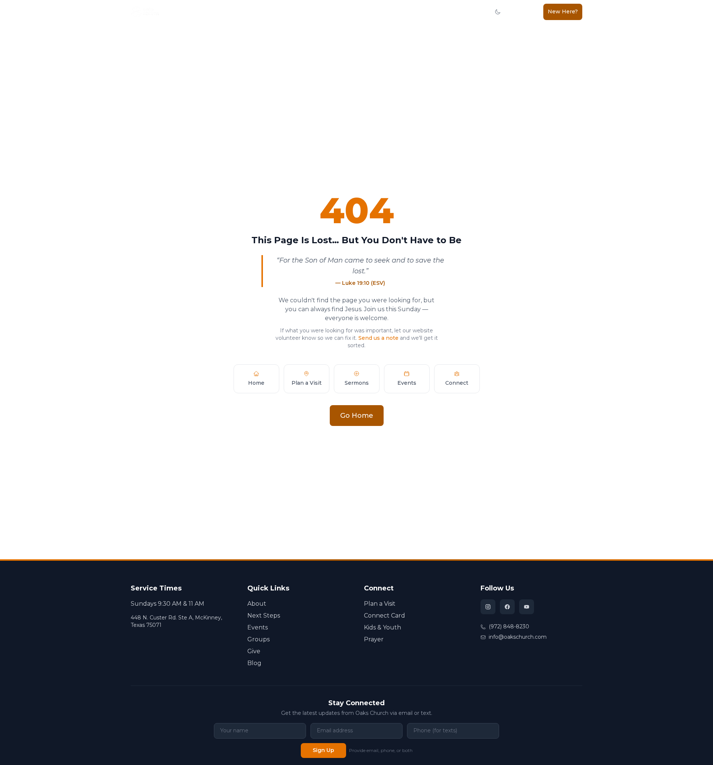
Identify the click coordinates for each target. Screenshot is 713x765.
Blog (471, 11)
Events (257, 627)
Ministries (419, 11)
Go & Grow (344, 11)
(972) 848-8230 (509, 626)
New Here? (563, 11)
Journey (312, 11)
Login (528, 11)
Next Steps (213, 11)
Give (452, 11)
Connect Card (384, 615)
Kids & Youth (382, 11)
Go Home (356, 415)
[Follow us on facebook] (507, 606)
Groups (258, 639)
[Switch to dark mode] (497, 12)
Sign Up (323, 750)
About (183, 11)
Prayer (374, 639)
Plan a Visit (379, 603)
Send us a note (378, 338)
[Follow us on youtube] (526, 606)
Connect (245, 11)
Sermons (283, 11)
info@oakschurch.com (518, 637)
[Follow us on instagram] (488, 606)
